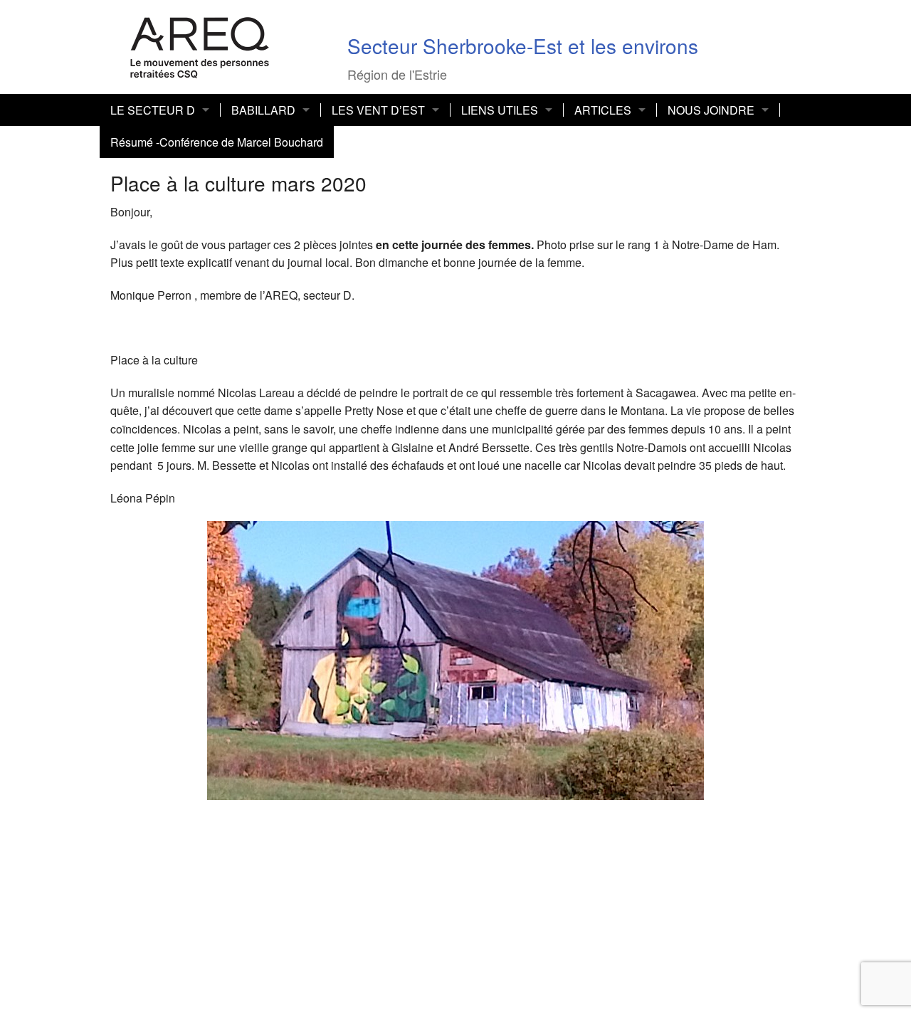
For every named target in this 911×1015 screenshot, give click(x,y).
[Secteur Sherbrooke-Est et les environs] (200, 45)
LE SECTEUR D (152, 110)
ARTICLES (602, 110)
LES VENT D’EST (378, 110)
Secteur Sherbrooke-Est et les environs (522, 45)
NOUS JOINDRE (711, 110)
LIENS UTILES (499, 110)
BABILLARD (263, 110)
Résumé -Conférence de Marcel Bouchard (216, 142)
